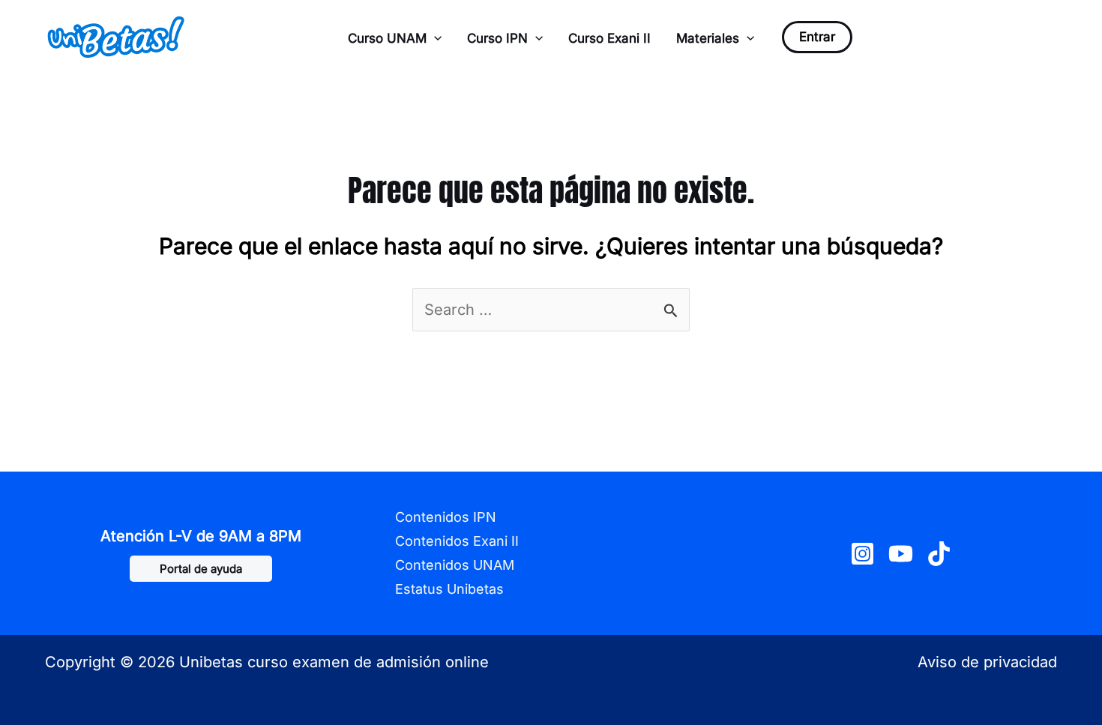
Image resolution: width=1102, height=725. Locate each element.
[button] (434, 38)
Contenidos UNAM (454, 565)
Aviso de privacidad (987, 662)
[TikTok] (939, 553)
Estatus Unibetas (449, 589)
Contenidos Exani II (457, 541)
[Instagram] (862, 553)
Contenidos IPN (445, 517)
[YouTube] (900, 553)
